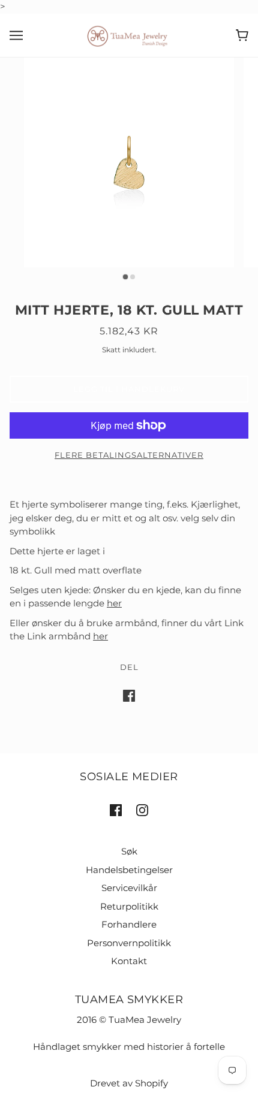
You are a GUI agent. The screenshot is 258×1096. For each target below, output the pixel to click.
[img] (116, 810)
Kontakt (129, 961)
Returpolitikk (129, 906)
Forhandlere (129, 924)
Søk (129, 851)
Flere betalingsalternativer (129, 455)
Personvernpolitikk (129, 943)
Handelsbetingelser (129, 869)
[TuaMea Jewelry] (129, 34)
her (114, 603)
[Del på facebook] (129, 695)
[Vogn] (242, 35)
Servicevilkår (129, 887)
